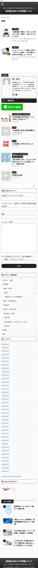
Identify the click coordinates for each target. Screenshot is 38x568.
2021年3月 (5, 437)
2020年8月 (5, 461)
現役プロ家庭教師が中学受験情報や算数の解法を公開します (19, 564)
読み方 (19, 41)
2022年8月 (5, 385)
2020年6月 (5, 468)
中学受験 (24, 38)
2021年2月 (5, 440)
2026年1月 (5, 347)
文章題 (33, 57)
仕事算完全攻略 (17, 175)
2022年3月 (5, 399)
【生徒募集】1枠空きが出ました (22, 144)
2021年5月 (5, 430)
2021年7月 (5, 423)
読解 (22, 41)
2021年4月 (5, 433)
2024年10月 (5, 358)
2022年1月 (5, 406)
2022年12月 (5, 372)
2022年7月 (5, 389)
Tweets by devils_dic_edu (11, 476)
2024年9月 (5, 361)
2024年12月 (5, 351)
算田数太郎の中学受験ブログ (19, 11)
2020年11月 (5, 451)
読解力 (26, 41)
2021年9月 (5, 416)
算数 (15, 41)
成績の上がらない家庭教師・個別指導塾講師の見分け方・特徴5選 (24, 522)
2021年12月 (5, 409)
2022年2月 (5, 402)
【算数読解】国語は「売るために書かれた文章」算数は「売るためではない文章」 (24, 34)
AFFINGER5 (32, 567)
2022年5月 (5, 392)
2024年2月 (5, 368)
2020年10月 (5, 454)
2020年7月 (5, 464)
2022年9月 (5, 382)
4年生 (23, 57)
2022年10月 (5, 378)
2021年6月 (5, 426)
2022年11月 (5, 375)
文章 (31, 38)
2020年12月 (5, 447)
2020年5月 (5, 471)
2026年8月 (5, 344)
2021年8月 (5, 420)
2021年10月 (5, 413)
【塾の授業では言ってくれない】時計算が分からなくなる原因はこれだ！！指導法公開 (24, 162)
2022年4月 (5, 396)
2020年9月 (5, 457)
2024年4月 (5, 365)
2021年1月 (4, 444)
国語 (28, 38)
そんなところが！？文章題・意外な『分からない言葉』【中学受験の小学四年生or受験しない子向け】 (24, 52)
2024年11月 (5, 354)
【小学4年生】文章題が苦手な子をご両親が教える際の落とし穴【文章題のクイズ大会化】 (24, 543)
